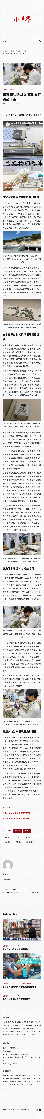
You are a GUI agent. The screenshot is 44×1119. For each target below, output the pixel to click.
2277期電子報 (35, 891)
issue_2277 (16, 837)
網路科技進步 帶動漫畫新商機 (15, 949)
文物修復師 (28, 842)
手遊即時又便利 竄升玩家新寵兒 (16, 999)
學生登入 (31, 1109)
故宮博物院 (8, 842)
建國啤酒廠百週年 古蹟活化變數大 (17, 818)
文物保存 (18, 842)
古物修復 (27, 837)
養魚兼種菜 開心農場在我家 (12, 891)
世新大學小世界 (21, 1109)
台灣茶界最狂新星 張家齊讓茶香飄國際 (19, 987)
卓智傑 (5, 104)
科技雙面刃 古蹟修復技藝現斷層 (16, 812)
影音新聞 (5, 89)
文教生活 (12, 89)
